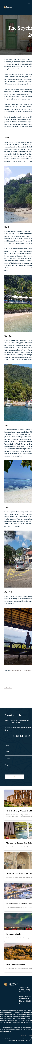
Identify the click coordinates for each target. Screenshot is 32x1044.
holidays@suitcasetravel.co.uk (19, 720)
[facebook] (10, 736)
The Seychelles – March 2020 (21, 671)
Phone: (7, 758)
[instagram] (17, 736)
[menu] (29, 3)
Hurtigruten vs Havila (13, 934)
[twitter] (14, 736)
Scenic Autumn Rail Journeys (15, 964)
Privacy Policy (23, 1035)
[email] (25, 736)
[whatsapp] (29, 736)
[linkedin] (21, 736)
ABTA (14, 1012)
